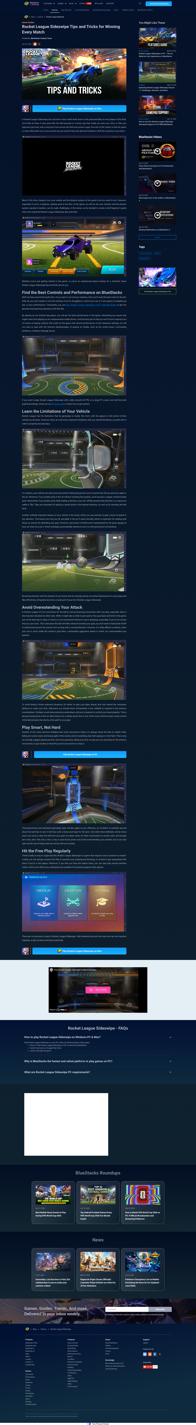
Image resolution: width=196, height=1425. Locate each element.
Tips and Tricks (145, 253)
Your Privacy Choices (100, 1424)
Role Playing (29, 1393)
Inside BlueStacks (82, 10)
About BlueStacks (111, 1343)
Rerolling (70, 1367)
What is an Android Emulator (115, 1366)
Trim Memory (71, 1373)
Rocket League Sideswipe (55, 17)
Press (107, 1354)
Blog (71, 3)
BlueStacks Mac (30, 1345)
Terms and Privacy (31, 1416)
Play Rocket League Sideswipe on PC (80, 754)
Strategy (28, 1401)
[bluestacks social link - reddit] (150, 1354)
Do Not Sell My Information (69, 1416)
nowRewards (29, 1365)
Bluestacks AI (30, 1351)
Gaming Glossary (111, 1369)
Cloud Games (30, 1377)
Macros (70, 1356)
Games (60, 3)
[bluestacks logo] (31, 3)
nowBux (28, 1359)
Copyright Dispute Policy (45, 1416)
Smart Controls (72, 1365)
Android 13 (29, 1362)
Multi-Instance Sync (74, 1354)
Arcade (27, 1385)
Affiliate (99, 3)
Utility (69, 1384)
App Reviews (66, 10)
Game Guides (144, 51)
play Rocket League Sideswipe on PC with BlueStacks (91, 305)
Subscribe (160, 1309)
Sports (157, 253)
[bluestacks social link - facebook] (155, 1354)
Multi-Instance (72, 1351)
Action (27, 1380)
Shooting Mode (72, 1345)
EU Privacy (57, 1416)
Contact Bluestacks (112, 1348)
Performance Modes (74, 1370)
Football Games (30, 1404)
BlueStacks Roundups (101, 10)
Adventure (28, 1382)
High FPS (70, 1378)
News (116, 10)
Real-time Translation (74, 1362)
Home (45, 10)
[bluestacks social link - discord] (145, 1354)
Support (110, 3)
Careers (108, 1351)
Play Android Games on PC (114, 1363)
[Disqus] (66, 1124)
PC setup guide (58, 404)
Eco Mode (70, 1359)
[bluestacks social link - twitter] (160, 1354)
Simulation (29, 1396)
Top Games (29, 1374)
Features (48, 3)
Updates (142, 85)
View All (157, 237)
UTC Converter (72, 1386)
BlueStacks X (144, 258)
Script (69, 1376)
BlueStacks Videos (145, 10)
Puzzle (27, 1388)
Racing (27, 1391)
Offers (27, 1356)
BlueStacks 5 (29, 1348)
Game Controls (72, 1343)
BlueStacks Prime (31, 1343)
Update (145, 1343)
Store (85, 3)
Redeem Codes (128, 10)
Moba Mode (71, 1348)
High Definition (72, 1381)
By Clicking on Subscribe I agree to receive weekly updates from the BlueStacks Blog (134, 1315)
